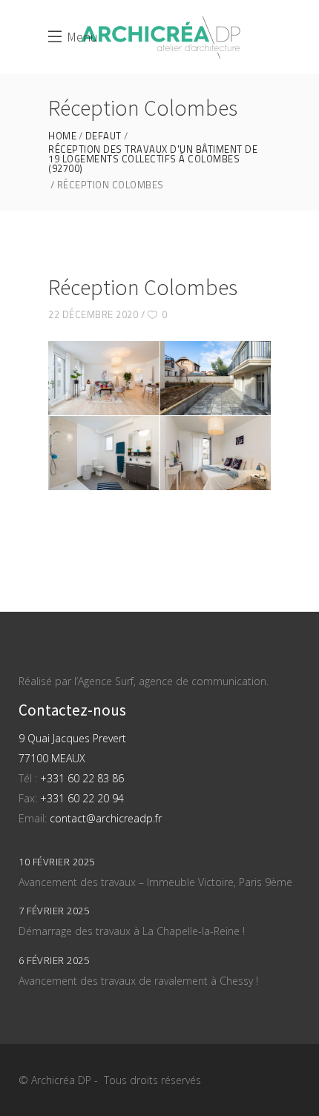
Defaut (103, 136)
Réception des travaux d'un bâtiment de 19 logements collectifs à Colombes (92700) (152, 159)
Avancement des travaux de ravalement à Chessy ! (138, 981)
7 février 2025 (54, 910)
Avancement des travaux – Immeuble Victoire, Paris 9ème (155, 882)
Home (62, 136)
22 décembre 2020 (93, 314)
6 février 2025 (54, 960)
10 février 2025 (57, 861)
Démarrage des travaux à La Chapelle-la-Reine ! (132, 931)
